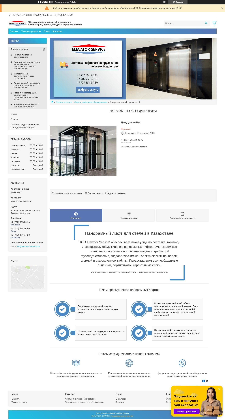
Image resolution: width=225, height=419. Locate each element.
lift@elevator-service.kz (28, 246)
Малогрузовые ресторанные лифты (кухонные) (24, 75)
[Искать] (206, 23)
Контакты (57, 31)
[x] (207, 381)
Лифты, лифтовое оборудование (90, 102)
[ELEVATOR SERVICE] (17, 23)
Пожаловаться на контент (122, 416)
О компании (121, 399)
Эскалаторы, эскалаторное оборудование (84, 402)
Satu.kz (126, 413)
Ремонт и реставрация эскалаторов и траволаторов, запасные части (26, 95)
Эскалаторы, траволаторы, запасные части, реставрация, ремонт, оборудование (27, 65)
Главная (14, 31)
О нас (47, 31)
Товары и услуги (29, 31)
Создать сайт (61, 2)
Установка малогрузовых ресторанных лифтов (26, 105)
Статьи (14, 119)
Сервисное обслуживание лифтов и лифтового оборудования (27, 85)
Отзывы (169, 402)
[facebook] (203, 381)
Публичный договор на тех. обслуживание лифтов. (25, 126)
